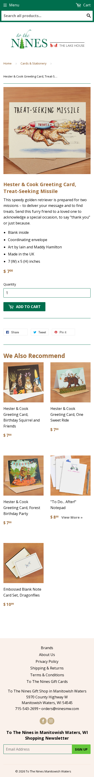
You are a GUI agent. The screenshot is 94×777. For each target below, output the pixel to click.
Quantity (9, 284)
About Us (47, 654)
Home (7, 63)
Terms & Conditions (47, 674)
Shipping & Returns (47, 668)
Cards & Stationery (34, 63)
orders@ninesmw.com (60, 708)
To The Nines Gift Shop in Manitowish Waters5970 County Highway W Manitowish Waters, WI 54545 (47, 697)
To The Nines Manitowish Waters (48, 771)
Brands (47, 647)
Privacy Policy (47, 661)
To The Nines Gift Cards (47, 681)
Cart (86, 5)
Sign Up (81, 749)
